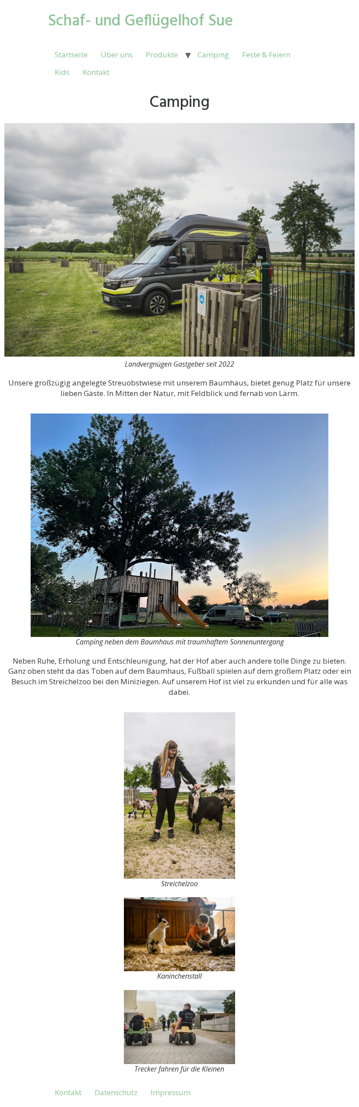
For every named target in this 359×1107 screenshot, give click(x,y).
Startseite (71, 55)
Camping (213, 55)
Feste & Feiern (266, 55)
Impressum (170, 1092)
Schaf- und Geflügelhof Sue (140, 21)
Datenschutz (116, 1092)
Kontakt (96, 72)
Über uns (117, 55)
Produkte (162, 55)
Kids (62, 72)
